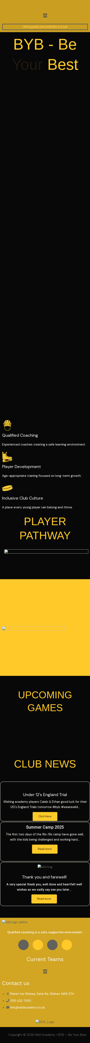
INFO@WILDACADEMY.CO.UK (45, 26)
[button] (45, 16)
